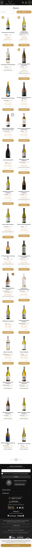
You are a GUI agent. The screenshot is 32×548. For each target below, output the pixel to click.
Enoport (22, 226)
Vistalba (22, 354)
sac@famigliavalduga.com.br (22, 532)
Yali (22, 100)
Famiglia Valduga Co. (10, 2)
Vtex (12, 537)
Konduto (20, 515)
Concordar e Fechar (16, 545)
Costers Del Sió (6, 131)
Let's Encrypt (11, 515)
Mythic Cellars (22, 385)
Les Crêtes (22, 67)
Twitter (20, 508)
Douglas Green (22, 34)
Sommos (22, 131)
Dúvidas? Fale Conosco (16, 502)
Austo (6, 162)
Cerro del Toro (22, 258)
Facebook (17, 508)
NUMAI (20, 537)
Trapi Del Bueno (22, 162)
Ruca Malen (6, 194)
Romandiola (6, 100)
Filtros (24, 11)
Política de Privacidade (24, 473)
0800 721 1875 (16, 498)
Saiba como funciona (19, 484)
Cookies (24, 542)
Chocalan (22, 445)
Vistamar (6, 34)
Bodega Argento (22, 323)
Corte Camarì (6, 258)
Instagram (22, 508)
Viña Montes (6, 226)
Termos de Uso (16, 473)
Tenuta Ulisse (22, 291)
